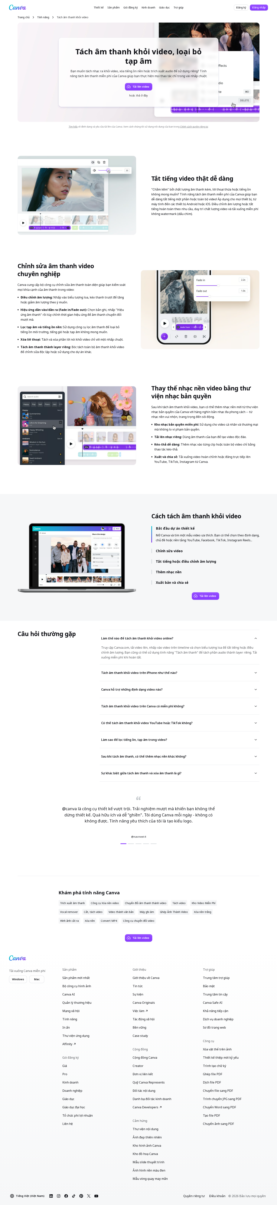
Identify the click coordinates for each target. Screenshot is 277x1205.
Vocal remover (69, 912)
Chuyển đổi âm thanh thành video (145, 903)
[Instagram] (59, 1196)
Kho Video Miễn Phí (203, 903)
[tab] (123, 843)
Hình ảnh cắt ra (69, 921)
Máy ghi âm (147, 912)
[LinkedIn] (51, 1196)
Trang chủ (24, 17)
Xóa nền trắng (202, 912)
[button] (98, 8)
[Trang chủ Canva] (17, 8)
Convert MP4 (109, 921)
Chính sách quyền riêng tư (194, 126)
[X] (89, 1196)
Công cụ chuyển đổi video (138, 921)
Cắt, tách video (93, 912)
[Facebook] (66, 1196)
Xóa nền (90, 921)
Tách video (179, 903)
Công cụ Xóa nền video (105, 903)
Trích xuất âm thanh (72, 903)
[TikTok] (74, 1196)
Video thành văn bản (121, 912)
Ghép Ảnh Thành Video (174, 912)
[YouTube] (96, 1196)
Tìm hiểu (73, 126)
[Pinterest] (81, 1196)
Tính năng (43, 17)
